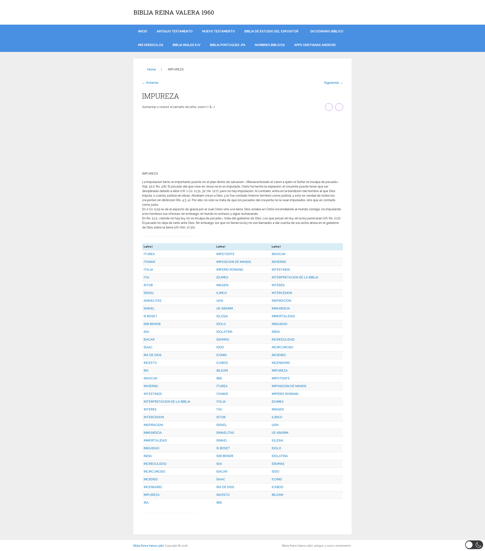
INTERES (278, 285)
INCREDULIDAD (283, 339)
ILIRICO (221, 293)
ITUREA (149, 254)
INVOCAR (278, 254)
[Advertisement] (242, 141)
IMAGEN (222, 285)
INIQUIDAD (279, 324)
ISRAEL (149, 293)
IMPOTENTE (225, 254)
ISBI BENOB (152, 324)
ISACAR (149, 339)
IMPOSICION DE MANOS (233, 262)
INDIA (276, 332)
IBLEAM (222, 370)
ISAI (146, 332)
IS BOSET (150, 316)
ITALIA (148, 269)
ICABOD (222, 363)
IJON (219, 300)
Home (151, 69)
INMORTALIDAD (283, 316)
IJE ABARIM (224, 308)
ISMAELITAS (152, 300)
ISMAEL (149, 308)
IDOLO (221, 324)
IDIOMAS (222, 339)
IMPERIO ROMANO (229, 269)
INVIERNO (279, 262)
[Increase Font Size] (329, 107)
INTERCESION (282, 293)
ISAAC (148, 347)
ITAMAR (149, 262)
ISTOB (148, 285)
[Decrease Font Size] (339, 107)
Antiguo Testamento (175, 31)
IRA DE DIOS (152, 355)
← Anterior (150, 82)
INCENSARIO (281, 363)
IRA (146, 370)
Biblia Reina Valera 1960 (173, 12)
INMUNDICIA (281, 308)
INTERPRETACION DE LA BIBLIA (295, 277)
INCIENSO (279, 355)
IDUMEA (222, 277)
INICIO (142, 31)
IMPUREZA (280, 370)
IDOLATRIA (224, 332)
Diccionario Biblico (326, 31)
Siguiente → (333, 82)
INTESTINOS (281, 269)
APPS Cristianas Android (315, 45)
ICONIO (221, 355)
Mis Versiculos (150, 45)
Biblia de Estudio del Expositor (271, 31)
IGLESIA (222, 316)
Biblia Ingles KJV (186, 45)
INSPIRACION (281, 300)
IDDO (220, 347)
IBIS (219, 378)
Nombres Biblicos (270, 45)
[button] (474, 544)
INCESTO (150, 363)
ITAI (146, 277)
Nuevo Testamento (218, 31)
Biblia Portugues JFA (227, 45)
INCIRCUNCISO (282, 347)
